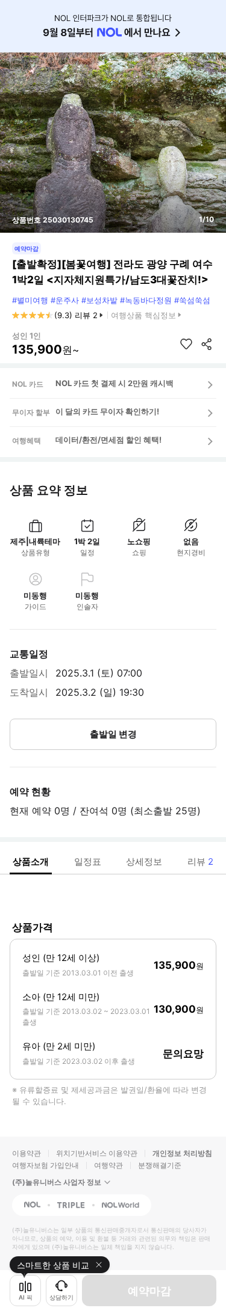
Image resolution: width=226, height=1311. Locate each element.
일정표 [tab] (87, 861)
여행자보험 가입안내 (45, 1165)
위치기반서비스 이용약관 (96, 1153)
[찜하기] (186, 344)
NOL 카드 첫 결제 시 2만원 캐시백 (114, 383)
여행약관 (108, 1165)
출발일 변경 (113, 734)
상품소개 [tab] (31, 861)
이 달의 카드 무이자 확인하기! (107, 411)
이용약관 (26, 1153)
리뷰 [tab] (200, 861)
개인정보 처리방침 (182, 1153)
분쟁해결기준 (159, 1165)
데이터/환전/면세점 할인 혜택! (108, 439)
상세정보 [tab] (144, 861)
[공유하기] (206, 344)
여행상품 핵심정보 (143, 315)
